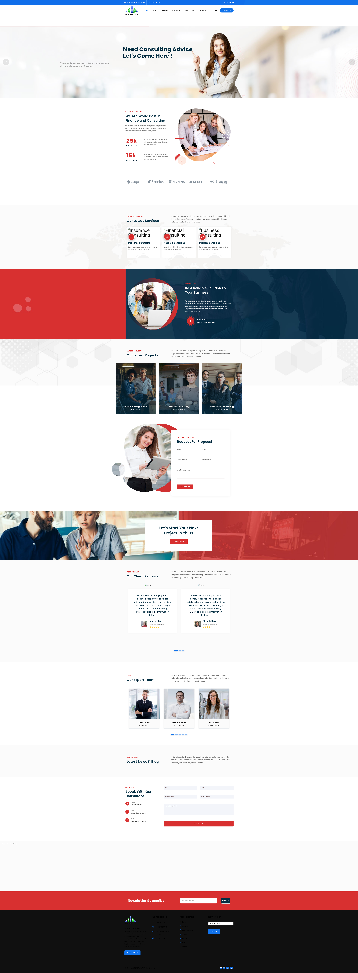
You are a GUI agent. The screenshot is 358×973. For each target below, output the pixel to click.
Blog (194, 10)
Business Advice (136, 410)
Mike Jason (144, 722)
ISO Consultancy (187, 930)
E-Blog (184, 938)
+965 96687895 (155, 2)
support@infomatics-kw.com (136, 2)
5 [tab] (186, 734)
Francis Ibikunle (179, 722)
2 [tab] (179, 650)
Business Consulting (209, 243)
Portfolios (176, 10)
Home (147, 10)
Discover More (132, 953)
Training (184, 934)
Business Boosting (179, 406)
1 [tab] (175, 650)
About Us (185, 926)
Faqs (184, 943)
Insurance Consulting (139, 243)
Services (164, 10)
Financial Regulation (136, 406)
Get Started (227, 10)
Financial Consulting (174, 243)
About (155, 10)
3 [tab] (179, 734)
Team (186, 10)
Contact (203, 10)
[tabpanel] (152, 611)
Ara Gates (214, 722)
